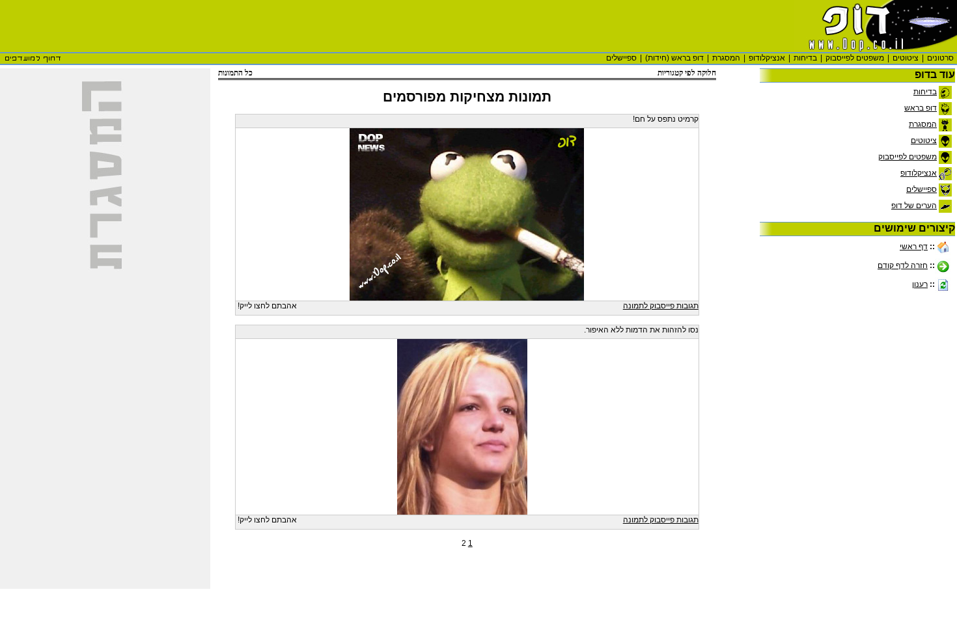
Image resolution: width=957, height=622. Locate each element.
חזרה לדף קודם (903, 265)
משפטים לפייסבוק (854, 57)
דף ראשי (914, 246)
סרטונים (940, 57)
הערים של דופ (914, 205)
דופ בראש (920, 108)
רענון (920, 284)
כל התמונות (235, 72)
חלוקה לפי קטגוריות (687, 72)
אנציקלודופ (767, 57)
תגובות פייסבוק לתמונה (661, 305)
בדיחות (805, 57)
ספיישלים (621, 57)
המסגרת (726, 57)
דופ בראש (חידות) (674, 57)
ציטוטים (906, 57)
